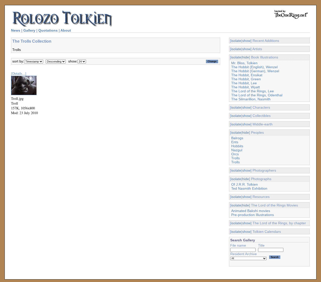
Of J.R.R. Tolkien (244, 184)
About (65, 30)
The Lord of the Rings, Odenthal (256, 95)
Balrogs (237, 138)
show (246, 41)
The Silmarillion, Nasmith (251, 99)
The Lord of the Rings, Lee (252, 91)
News (15, 30)
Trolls (235, 158)
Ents (234, 142)
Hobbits (237, 146)
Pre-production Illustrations (252, 215)
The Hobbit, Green (246, 79)
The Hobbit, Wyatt (245, 87)
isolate (236, 41)
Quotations (48, 30)
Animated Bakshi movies (250, 211)
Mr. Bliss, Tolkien (244, 63)
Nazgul (236, 150)
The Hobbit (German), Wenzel (255, 71)
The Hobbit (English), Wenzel (254, 67)
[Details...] (18, 73)
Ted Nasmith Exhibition (249, 188)
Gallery (29, 30)
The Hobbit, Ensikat (246, 75)
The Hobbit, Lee (244, 83)
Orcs (235, 154)
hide (245, 57)
